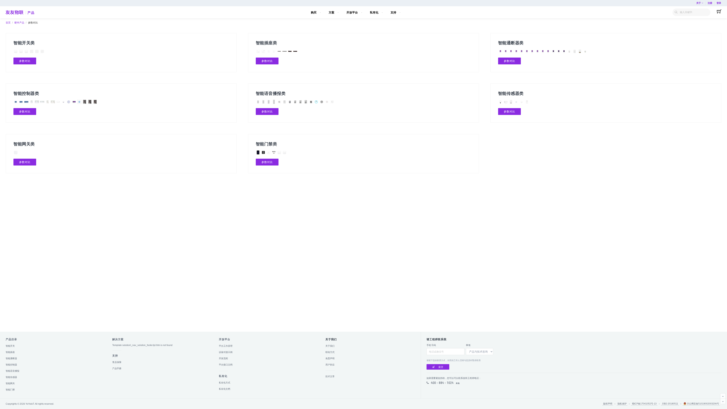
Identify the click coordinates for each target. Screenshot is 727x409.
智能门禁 (10, 389)
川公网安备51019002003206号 (702, 403)
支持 (115, 355)
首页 (8, 22)
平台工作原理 (225, 346)
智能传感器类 (511, 93)
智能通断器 (11, 358)
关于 (698, 3)
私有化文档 (224, 389)
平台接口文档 (225, 364)
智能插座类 (266, 43)
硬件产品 (19, 22)
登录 (719, 3)
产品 (31, 12)
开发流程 (223, 358)
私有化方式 (224, 382)
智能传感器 (11, 377)
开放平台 (224, 339)
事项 (468, 345)
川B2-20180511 (670, 403)
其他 (458, 383)
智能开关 (10, 346)
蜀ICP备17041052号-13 (644, 403)
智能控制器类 (26, 93)
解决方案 (118, 339)
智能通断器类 (511, 43)
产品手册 (116, 368)
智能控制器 (11, 364)
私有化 (223, 376)
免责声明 (330, 358)
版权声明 (607, 403)
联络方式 (330, 352)
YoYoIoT (30, 404)
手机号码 (431, 345)
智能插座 (10, 352)
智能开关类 (24, 43)
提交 (440, 367)
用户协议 (330, 364)
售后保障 (116, 362)
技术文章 (330, 376)
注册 (710, 3)
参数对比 (24, 60)
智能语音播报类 (271, 93)
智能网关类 (24, 144)
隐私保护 (622, 403)
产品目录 (11, 339)
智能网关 (10, 383)
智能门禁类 (266, 144)
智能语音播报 (12, 371)
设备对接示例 (225, 352)
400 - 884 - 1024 (442, 382)
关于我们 (330, 346)
